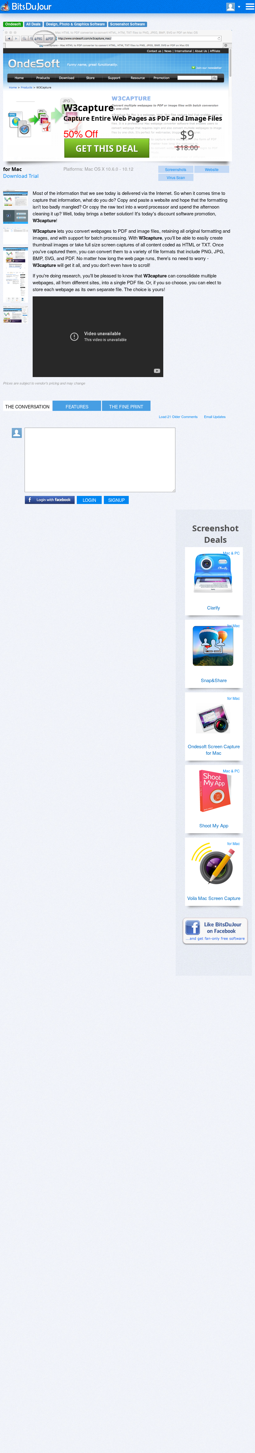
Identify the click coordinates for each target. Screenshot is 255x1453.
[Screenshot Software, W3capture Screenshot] (15, 315)
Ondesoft (13, 24)
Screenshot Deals (215, 533)
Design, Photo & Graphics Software (75, 24)
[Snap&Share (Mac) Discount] (213, 643)
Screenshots (175, 169)
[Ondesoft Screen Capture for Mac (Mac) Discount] (213, 716)
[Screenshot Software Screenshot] (15, 216)
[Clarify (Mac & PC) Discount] (213, 571)
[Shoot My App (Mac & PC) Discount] (213, 788)
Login (89, 500)
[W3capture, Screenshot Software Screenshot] (15, 235)
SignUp (116, 500)
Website (212, 169)
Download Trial (21, 176)
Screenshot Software (127, 24)
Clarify (213, 607)
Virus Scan (176, 177)
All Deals (33, 24)
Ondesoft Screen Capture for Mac (214, 749)
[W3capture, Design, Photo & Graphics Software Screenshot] (15, 275)
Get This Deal (107, 148)
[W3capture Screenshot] (15, 198)
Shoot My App (213, 825)
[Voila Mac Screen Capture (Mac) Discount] (213, 861)
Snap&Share (214, 680)
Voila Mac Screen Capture (213, 898)
